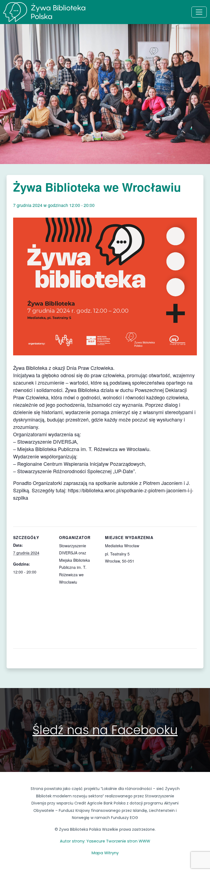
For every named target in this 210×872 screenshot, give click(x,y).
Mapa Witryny (105, 853)
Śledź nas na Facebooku (105, 730)
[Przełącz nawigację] (199, 12)
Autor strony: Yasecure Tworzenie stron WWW (105, 841)
